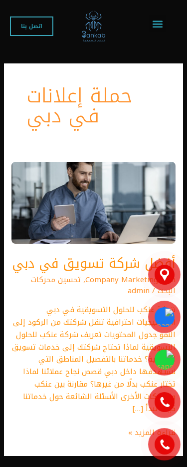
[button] (157, 23)
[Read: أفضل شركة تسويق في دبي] (93, 202)
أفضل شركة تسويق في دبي (94, 263)
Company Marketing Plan (130, 280)
